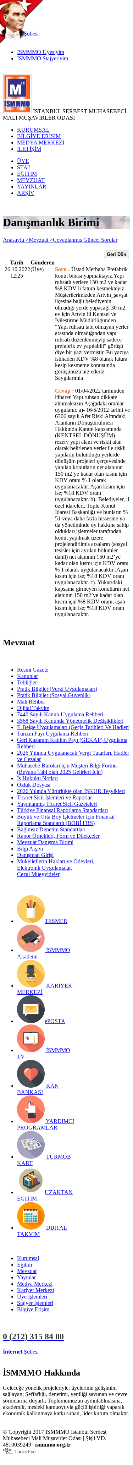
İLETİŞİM (29, 149)
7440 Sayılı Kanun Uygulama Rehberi (60, 714)
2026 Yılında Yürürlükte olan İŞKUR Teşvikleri (71, 791)
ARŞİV (25, 193)
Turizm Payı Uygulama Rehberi (52, 734)
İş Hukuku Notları (37, 778)
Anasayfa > (16, 240)
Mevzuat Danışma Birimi (45, 842)
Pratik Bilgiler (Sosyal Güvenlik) (53, 695)
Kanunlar (27, 676)
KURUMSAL (33, 130)
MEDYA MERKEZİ (40, 143)
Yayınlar (26, 1277)
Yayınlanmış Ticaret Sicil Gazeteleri (57, 804)
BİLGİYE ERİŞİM (39, 136)
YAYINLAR (31, 187)
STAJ (23, 167)
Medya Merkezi (34, 1284)
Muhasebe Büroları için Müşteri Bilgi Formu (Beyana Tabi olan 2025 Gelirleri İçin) (67, 768)
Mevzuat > (41, 240)
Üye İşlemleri (32, 1297)
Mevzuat (27, 1271)
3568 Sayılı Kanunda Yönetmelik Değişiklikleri (70, 721)
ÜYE (23, 161)
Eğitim (24, 1265)
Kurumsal (28, 1258)
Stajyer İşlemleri (35, 1303)
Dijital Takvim (33, 708)
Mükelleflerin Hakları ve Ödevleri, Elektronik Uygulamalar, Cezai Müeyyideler (55, 867)
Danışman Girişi (35, 855)
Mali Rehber (31, 702)
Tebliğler (27, 682)
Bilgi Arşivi (30, 849)
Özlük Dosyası (33, 785)
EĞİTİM (27, 174)
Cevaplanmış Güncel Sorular (85, 240)
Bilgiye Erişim (33, 1309)
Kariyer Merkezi (35, 1290)
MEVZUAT (31, 180)
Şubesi (21, 1352)
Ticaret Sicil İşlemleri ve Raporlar (54, 797)
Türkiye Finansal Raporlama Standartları (62, 810)
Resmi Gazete (32, 670)
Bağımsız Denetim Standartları (51, 829)
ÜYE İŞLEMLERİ (61, 1352)
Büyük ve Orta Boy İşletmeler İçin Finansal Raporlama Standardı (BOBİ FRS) (66, 820)
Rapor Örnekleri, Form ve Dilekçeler (58, 836)
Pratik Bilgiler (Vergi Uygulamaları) (57, 689)
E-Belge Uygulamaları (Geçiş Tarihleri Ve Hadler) (73, 727)
